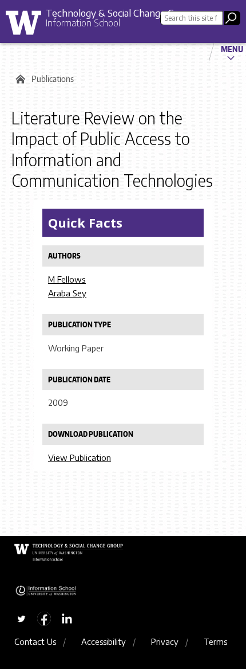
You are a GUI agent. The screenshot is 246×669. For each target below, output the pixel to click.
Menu (232, 49)
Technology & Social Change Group (120, 12)
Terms (215, 641)
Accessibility (103, 641)
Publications (52, 78)
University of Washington (27, 25)
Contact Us (35, 641)
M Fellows (67, 279)
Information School (83, 23)
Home (18, 79)
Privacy (164, 641)
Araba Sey (67, 293)
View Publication (79, 457)
